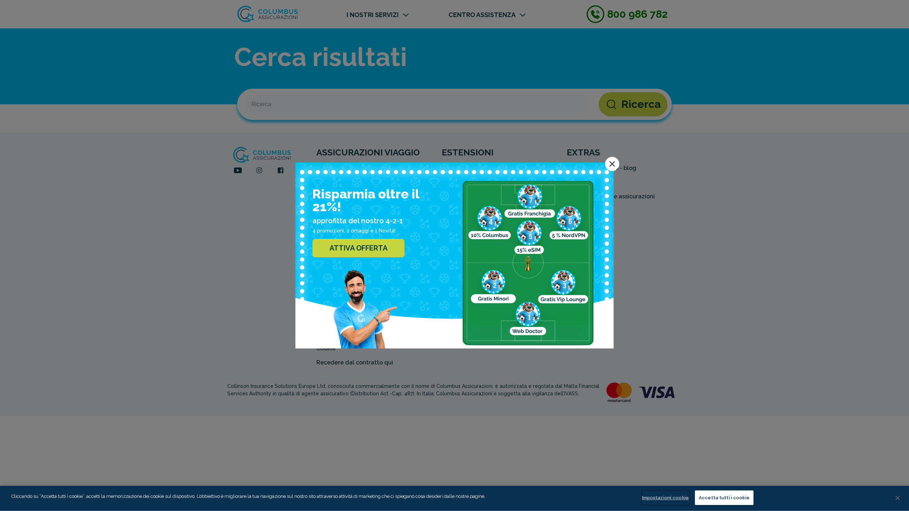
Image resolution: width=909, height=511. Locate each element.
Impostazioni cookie (665, 497)
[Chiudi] (897, 498)
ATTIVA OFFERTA (358, 248)
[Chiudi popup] (612, 164)
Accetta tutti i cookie (724, 497)
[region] (454, 498)
